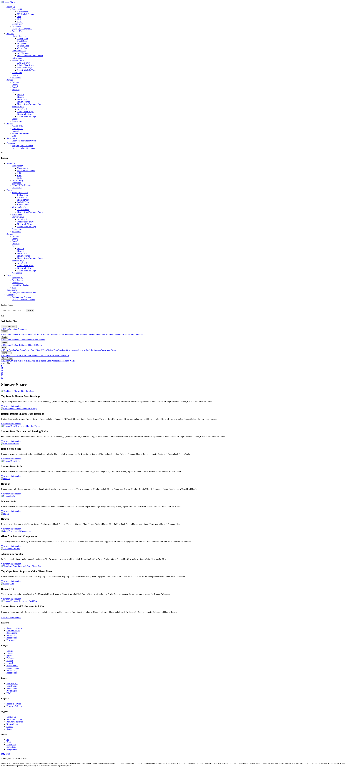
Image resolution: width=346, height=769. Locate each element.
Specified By (17, 126)
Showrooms (11, 138)
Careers (9, 726)
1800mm (7, 334)
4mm (24, 329)
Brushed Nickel (23, 361)
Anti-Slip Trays (23, 63)
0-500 (6, 355)
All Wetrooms (23, 53)
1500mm (30, 334)
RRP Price (6, 353)
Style (4, 348)
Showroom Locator (14, 719)
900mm (94, 334)
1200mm (53, 334)
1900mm (22, 345)
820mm (114, 334)
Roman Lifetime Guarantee (23, 148)
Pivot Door (22, 41)
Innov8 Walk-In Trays (26, 70)
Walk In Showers (93, 350)
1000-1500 (21, 355)
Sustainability (17, 9)
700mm (133, 334)
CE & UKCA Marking (21, 29)
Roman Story (17, 24)
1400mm (45, 334)
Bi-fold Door (18, 350)
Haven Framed (23, 102)
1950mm (15, 345)
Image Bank (11, 749)
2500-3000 (49, 355)
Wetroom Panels (19, 50)
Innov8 (15, 87)
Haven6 (20, 97)
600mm (140, 334)
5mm (20, 329)
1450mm (38, 334)
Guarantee (10, 143)
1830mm (30, 345)
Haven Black (23, 99)
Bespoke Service (13, 704)
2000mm (7, 345)
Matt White (70, 361)
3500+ (66, 355)
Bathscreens (17, 58)
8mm (11, 329)
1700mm (15, 334)
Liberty (15, 85)
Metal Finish (7, 358)
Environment (22, 12)
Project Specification (20, 133)
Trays (113, 350)
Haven (15, 92)
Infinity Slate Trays (25, 65)
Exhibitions (11, 747)
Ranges (9, 80)
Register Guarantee (14, 722)
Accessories (17, 72)
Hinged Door (23, 43)
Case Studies (17, 128)
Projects (9, 124)
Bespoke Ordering (14, 706)
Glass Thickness (8, 327)
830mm (107, 334)
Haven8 (20, 94)
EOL (19, 21)
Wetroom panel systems (76, 350)
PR (7, 739)
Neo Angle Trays (24, 68)
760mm (127, 334)
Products (10, 33)
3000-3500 (59, 355)
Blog (8, 742)
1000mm (68, 334)
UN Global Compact (26, 14)
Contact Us (16, 31)
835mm (101, 334)
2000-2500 (40, 355)
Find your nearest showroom (24, 141)
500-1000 (13, 355)
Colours (15, 82)
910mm (88, 334)
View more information (11, 406)
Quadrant (62, 350)
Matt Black (34, 361)
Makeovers (11, 744)
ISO (19, 16)
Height (4, 342)
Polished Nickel (58, 361)
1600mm (22, 334)
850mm (75, 334)
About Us (10, 7)
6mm (16, 329)
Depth (4, 337)
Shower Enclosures (20, 36)
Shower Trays (18, 60)
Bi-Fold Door (23, 46)
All (2, 329)
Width (4, 332)
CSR (19, 19)
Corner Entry (23, 48)
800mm (120, 334)
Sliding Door (22, 38)
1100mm (60, 334)
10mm (6, 329)
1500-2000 (31, 355)
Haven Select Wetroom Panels (30, 55)
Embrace (15, 89)
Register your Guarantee (22, 145)
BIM (14, 136)
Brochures (16, 26)
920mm (81, 334)
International (17, 131)
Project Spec (11, 691)
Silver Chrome (10, 361)
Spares (15, 75)
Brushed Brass (45, 361)
